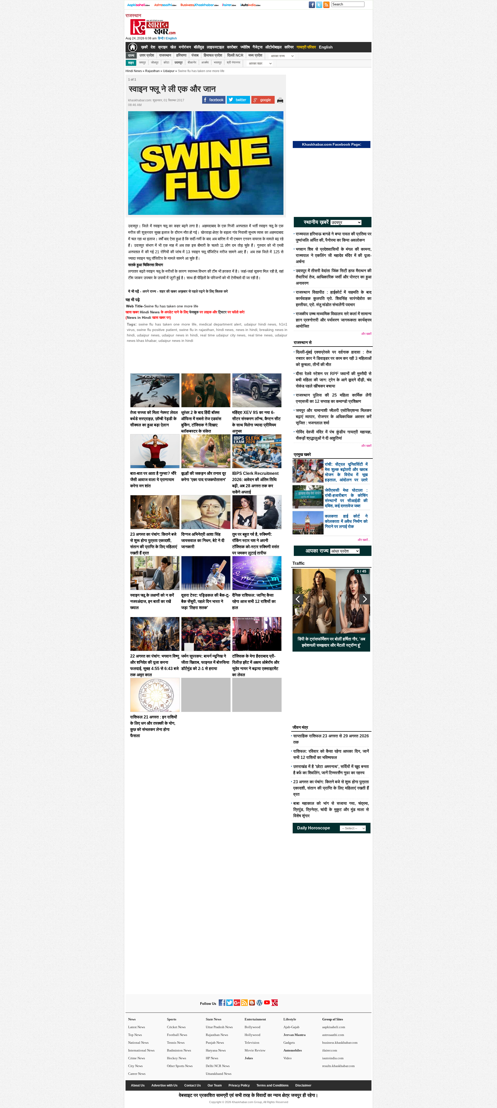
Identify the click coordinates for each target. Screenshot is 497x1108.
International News (141, 1050)
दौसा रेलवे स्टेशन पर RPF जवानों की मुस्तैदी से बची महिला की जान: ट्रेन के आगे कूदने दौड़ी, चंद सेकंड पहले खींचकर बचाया (333, 379)
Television (252, 1043)
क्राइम (162, 47)
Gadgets (289, 1043)
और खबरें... (364, 540)
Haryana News (216, 1050)
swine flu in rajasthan (196, 330)
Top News (135, 1035)
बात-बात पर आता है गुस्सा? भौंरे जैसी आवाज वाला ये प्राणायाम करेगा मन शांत (153, 479)
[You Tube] (267, 1005)
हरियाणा (181, 55)
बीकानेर (192, 62)
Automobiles (292, 1050)
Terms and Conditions (273, 1085)
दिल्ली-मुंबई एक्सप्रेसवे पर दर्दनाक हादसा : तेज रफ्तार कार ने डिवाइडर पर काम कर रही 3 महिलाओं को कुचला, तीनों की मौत (333, 358)
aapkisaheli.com (333, 1027)
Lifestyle (289, 1019)
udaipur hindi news (260, 324)
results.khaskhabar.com (338, 1066)
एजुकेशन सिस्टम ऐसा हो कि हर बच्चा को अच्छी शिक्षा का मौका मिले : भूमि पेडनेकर (331, 642)
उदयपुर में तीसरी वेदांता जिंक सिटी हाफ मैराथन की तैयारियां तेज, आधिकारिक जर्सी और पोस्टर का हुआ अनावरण (333, 277)
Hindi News (134, 71)
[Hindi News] (153, 34)
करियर (289, 47)
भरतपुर (218, 62)
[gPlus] (237, 1005)
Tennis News (176, 1043)
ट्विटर (222, 312)
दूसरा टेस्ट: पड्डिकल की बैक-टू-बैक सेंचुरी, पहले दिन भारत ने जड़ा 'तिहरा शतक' (205, 601)
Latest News (136, 1027)
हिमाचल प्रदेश (213, 55)
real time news (260, 335)
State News (213, 1019)
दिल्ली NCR (235, 55)
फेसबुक (194, 312)
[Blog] (252, 1005)
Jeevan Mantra (294, 1035)
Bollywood (252, 1027)
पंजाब (195, 55)
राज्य (131, 55)
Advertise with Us (164, 1085)
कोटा (166, 62)
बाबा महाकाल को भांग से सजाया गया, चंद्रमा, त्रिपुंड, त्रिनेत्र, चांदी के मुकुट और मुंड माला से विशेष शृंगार (331, 809)
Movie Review (255, 1050)
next (364, 599)
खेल (173, 47)
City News (135, 1066)
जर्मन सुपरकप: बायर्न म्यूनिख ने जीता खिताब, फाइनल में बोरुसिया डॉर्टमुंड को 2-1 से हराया (205, 662)
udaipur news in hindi (180, 335)
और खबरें (366, 334)
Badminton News (179, 1050)
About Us (138, 1085)
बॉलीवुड (199, 47)
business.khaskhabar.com (339, 1043)
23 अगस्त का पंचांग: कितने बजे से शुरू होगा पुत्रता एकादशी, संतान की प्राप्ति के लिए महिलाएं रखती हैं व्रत (331, 788)
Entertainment (255, 1019)
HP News (212, 1058)
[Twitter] (229, 1005)
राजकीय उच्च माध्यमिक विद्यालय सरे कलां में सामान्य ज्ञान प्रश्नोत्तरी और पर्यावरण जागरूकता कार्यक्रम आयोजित (333, 320)
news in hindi (246, 330)
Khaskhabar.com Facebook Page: (331, 144)
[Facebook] (222, 1005)
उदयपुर (178, 62)
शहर (131, 63)
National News (138, 1043)
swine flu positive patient (157, 330)
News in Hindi (139, 317)
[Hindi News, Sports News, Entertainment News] (133, 47)
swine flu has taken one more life (167, 324)
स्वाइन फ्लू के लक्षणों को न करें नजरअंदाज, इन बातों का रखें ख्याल (152, 601)
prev (298, 599)
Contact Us (192, 1085)
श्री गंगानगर (233, 62)
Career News (136, 1074)
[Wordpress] (259, 1005)
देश (153, 47)
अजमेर (205, 62)
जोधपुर (154, 62)
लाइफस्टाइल (215, 47)
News (132, 1019)
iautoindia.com (332, 1058)
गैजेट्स (257, 47)
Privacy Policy (239, 1085)
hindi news (224, 330)
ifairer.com (329, 1050)
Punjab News (215, 1043)
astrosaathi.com (333, 1035)
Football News (177, 1035)
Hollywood (252, 1035)
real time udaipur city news (222, 335)
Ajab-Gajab (291, 1027)
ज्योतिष (245, 47)
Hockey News (176, 1058)
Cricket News (176, 1027)
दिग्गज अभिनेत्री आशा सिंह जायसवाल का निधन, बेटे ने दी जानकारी (202, 540)
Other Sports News (180, 1066)
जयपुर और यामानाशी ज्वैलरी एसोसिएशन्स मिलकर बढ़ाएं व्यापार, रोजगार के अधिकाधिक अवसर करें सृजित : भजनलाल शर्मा (333, 416)
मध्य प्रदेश (255, 55)
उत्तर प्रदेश (147, 55)
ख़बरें (144, 47)
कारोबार (232, 47)
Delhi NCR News (218, 1066)
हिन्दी (161, 38)
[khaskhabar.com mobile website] (274, 1005)
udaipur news (148, 335)
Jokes (249, 1058)
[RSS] (244, 1005)
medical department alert (220, 324)
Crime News (136, 1058)
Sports (171, 1019)
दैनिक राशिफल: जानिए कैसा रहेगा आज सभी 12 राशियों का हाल (254, 601)
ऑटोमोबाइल (273, 47)
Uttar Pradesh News (219, 1027)
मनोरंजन (185, 47)
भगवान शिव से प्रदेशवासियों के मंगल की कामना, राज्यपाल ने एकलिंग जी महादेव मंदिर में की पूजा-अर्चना (333, 255)
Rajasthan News (217, 1035)
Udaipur (168, 71)
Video (287, 1058)
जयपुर (142, 62)
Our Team (215, 1085)
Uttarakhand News (218, 1074)
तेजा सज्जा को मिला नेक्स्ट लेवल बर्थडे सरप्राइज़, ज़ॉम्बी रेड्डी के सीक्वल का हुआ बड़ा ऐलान (154, 418)
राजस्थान (165, 55)
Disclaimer (303, 1085)
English (171, 38)
